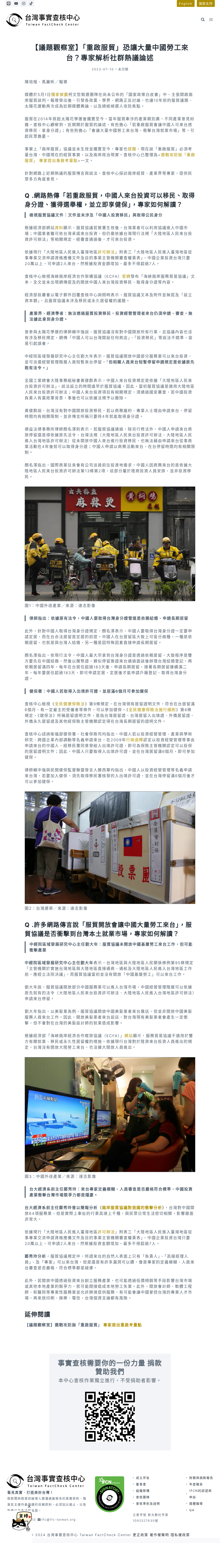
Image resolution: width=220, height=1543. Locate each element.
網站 (128, 1035)
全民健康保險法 (70, 704)
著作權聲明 (159, 1535)
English (185, 3)
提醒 (132, 149)
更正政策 (140, 1535)
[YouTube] (16, 3)
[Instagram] (23, 3)
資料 (59, 228)
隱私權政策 (180, 1535)
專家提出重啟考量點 (122, 1325)
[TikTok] (31, 3)
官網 (126, 276)
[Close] (29, 1506)
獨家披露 (59, 94)
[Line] (8, 3)
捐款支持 (206, 3)
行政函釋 (134, 740)
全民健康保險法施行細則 (152, 709)
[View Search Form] (203, 20)
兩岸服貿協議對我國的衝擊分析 (132, 1207)
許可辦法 (106, 252)
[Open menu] (211, 19)
